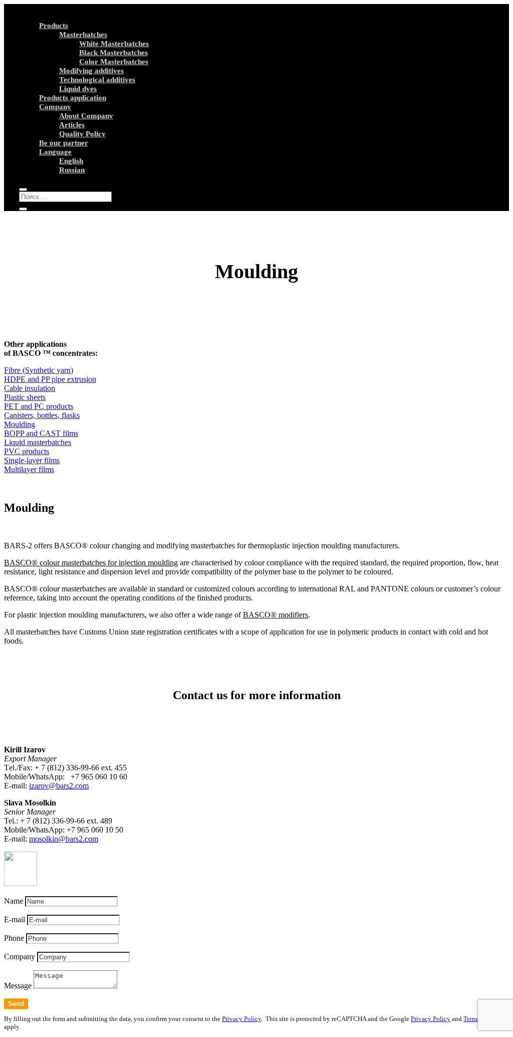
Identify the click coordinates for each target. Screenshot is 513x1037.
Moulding (19, 424)
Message (18, 985)
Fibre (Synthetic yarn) (38, 370)
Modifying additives (91, 71)
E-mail (14, 919)
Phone (14, 938)
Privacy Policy (241, 1018)
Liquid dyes (78, 89)
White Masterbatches (114, 44)
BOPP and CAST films (41, 433)
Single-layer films (32, 460)
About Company (86, 116)
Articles (72, 125)
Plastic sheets (25, 397)
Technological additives (97, 80)
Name (13, 901)
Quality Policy (82, 134)
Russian (72, 170)
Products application (72, 98)
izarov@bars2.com (59, 785)
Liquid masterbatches (37, 442)
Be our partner (63, 143)
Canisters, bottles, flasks (42, 415)
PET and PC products (38, 406)
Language (55, 152)
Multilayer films (29, 469)
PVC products (26, 451)
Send (16, 1003)
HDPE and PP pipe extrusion (50, 379)
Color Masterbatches (113, 62)
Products (53, 26)
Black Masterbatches (113, 53)
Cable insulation (29, 388)
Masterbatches (83, 35)
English (71, 161)
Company (55, 107)
